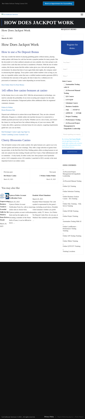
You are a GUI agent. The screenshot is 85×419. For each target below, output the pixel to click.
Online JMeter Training (70, 241)
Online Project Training (70, 216)
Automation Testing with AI (72, 221)
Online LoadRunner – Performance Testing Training (70, 229)
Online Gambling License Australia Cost (15, 134)
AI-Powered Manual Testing (72, 181)
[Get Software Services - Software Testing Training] (43, 14)
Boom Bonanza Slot (8, 110)
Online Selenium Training (71, 191)
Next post (52, 172)
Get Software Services (9, 417)
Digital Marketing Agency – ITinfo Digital (71, 417)
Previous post (8, 172)
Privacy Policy (49, 417)
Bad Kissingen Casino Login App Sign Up (16, 132)
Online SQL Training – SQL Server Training (72, 205)
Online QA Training (69, 186)
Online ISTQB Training (70, 211)
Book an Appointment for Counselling (58, 3)
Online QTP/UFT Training (71, 246)
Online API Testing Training (72, 236)
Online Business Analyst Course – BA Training (71, 198)
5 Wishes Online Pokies (47, 176)
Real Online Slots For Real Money (13, 85)
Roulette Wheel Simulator (42, 195)
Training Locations (69, 251)
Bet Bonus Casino (10, 176)
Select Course (67, 81)
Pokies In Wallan (7, 107)
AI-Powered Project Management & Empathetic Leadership (72, 174)
